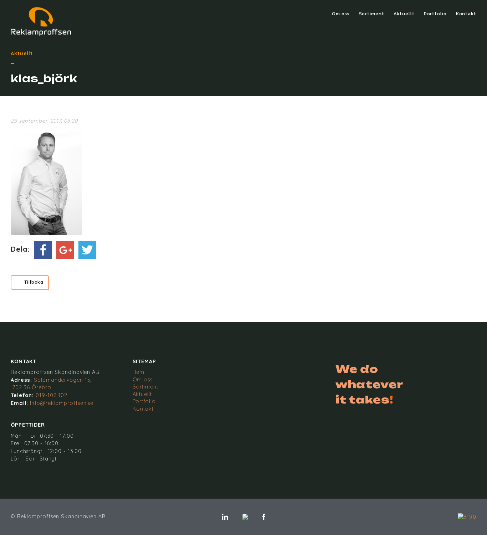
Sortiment (371, 13)
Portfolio (435, 13)
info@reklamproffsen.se (61, 403)
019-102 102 (51, 395)
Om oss (340, 13)
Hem (139, 372)
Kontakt (466, 13)
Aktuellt (404, 13)
